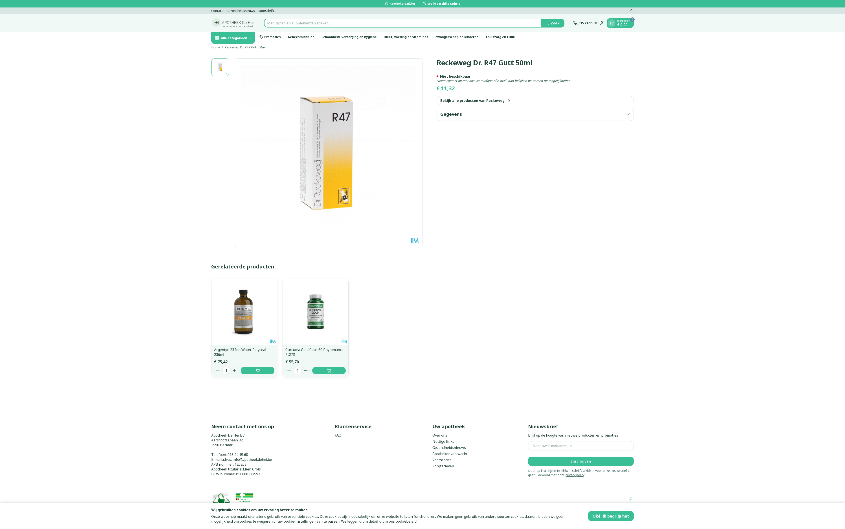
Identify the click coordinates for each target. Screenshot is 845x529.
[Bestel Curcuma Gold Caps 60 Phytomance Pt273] (329, 370)
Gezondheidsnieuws (240, 11)
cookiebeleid (406, 521)
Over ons (439, 435)
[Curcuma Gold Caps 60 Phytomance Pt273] (315, 312)
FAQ (338, 435)
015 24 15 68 (238, 454)
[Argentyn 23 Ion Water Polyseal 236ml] (244, 312)
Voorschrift (266, 11)
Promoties (272, 37)
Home (215, 47)
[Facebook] (630, 500)
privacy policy (575, 475)
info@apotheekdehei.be (252, 459)
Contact (217, 11)
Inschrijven (581, 461)
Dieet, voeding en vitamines (406, 37)
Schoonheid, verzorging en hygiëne (349, 37)
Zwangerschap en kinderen (456, 37)
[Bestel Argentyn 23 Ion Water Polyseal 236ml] (257, 370)
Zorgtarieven (443, 466)
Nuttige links (443, 441)
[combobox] (402, 23)
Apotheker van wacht (449, 453)
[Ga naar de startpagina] (233, 23)
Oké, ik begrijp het (611, 516)
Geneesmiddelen (301, 37)
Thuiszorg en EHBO (500, 37)
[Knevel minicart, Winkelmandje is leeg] (611, 23)
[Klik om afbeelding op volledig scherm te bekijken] (328, 153)
